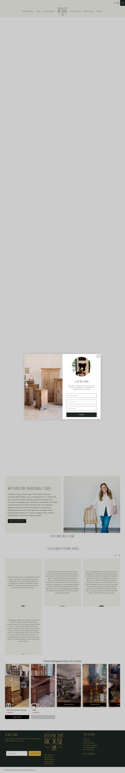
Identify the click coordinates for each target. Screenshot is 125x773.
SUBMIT (81, 415)
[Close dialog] (98, 356)
